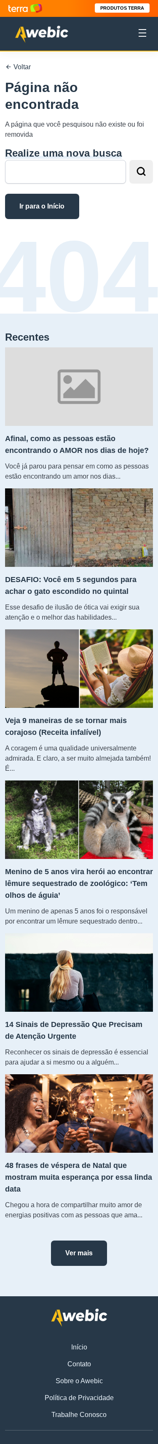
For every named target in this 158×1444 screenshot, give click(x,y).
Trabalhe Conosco (79, 1414)
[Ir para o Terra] (25, 8)
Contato (79, 1364)
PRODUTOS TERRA (122, 8)
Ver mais (79, 1253)
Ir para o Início (41, 206)
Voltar (21, 66)
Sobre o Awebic (79, 1380)
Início (79, 1347)
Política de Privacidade (79, 1397)
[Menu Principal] (142, 34)
